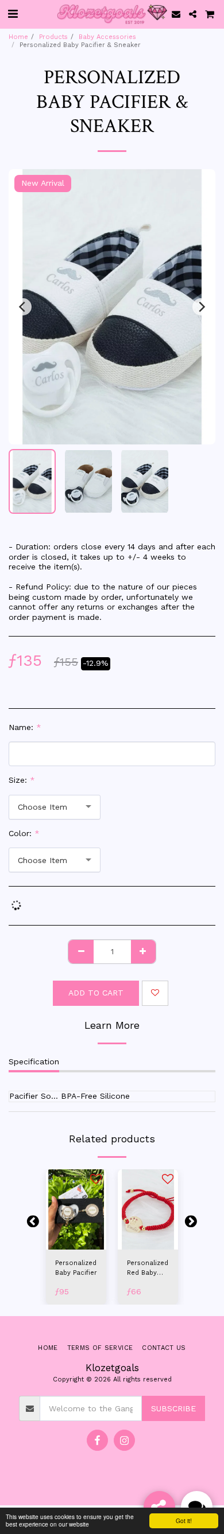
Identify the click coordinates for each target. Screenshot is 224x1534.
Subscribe (173, 1408)
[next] (201, 306)
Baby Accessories (107, 37)
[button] (12, 14)
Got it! (184, 1520)
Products (53, 37)
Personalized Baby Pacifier (76, 1268)
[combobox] (55, 807)
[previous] (23, 306)
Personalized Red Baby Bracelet (147, 1268)
